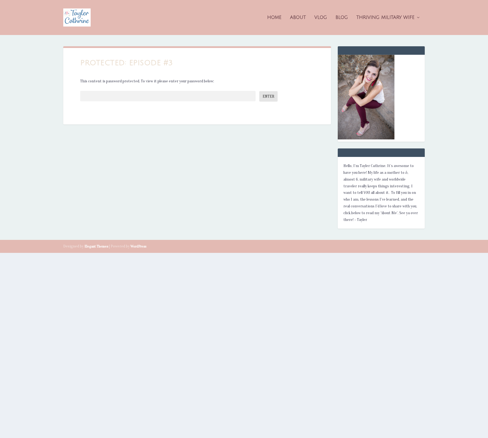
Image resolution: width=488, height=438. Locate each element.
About (298, 17)
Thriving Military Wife (385, 17)
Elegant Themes (96, 246)
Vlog (320, 17)
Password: (88, 96)
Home (274, 17)
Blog (342, 17)
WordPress (138, 246)
